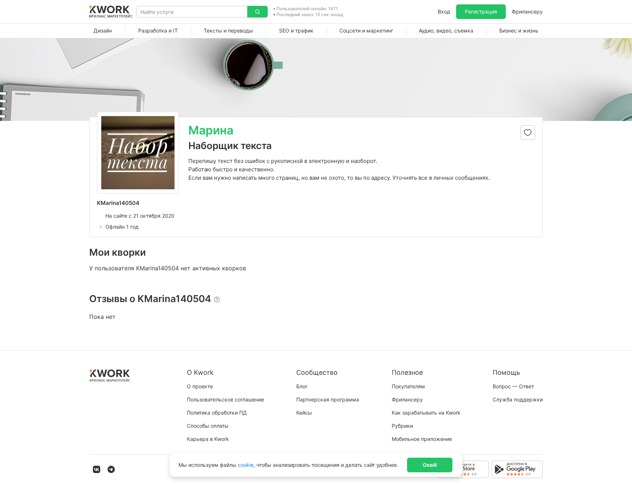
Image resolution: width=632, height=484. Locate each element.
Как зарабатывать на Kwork (426, 412)
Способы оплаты (208, 426)
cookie (245, 465)
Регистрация (481, 11)
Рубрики (402, 426)
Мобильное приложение (422, 439)
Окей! (430, 465)
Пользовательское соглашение (225, 399)
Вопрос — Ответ (513, 386)
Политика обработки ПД (217, 412)
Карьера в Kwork (208, 439)
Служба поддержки (518, 399)
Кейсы (304, 412)
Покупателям (408, 386)
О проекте (200, 386)
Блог (302, 386)
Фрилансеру (527, 11)
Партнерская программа (327, 399)
